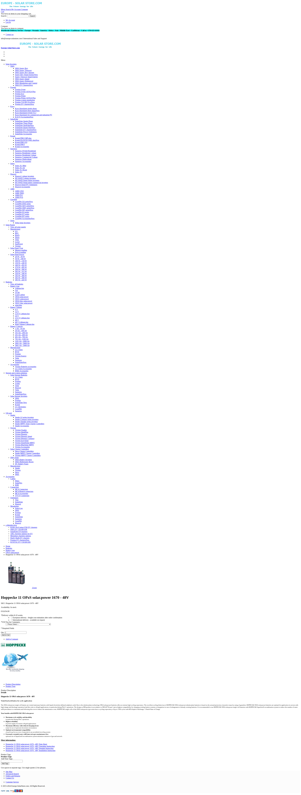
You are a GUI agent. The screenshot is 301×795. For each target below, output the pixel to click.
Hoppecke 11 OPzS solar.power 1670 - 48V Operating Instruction (30, 746)
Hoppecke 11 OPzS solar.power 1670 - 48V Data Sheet (26, 744)
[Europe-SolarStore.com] (21, 7)
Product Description (13, 684)
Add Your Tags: (7, 759)
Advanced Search (12, 774)
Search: (3, 16)
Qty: (2, 632)
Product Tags (10, 686)
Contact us (10, 34)
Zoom (34, 588)
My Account (10, 20)
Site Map (9, 772)
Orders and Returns (13, 776)
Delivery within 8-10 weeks (12, 615)
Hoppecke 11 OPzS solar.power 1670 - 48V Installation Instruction (30, 751)
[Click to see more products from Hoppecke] (13, 647)
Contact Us (10, 778)
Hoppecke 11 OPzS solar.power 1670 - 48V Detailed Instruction (29, 748)
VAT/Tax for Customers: (10, 622)
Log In (8, 22)
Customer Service (12, 782)
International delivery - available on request (29, 620)
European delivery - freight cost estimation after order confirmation (37, 618)
